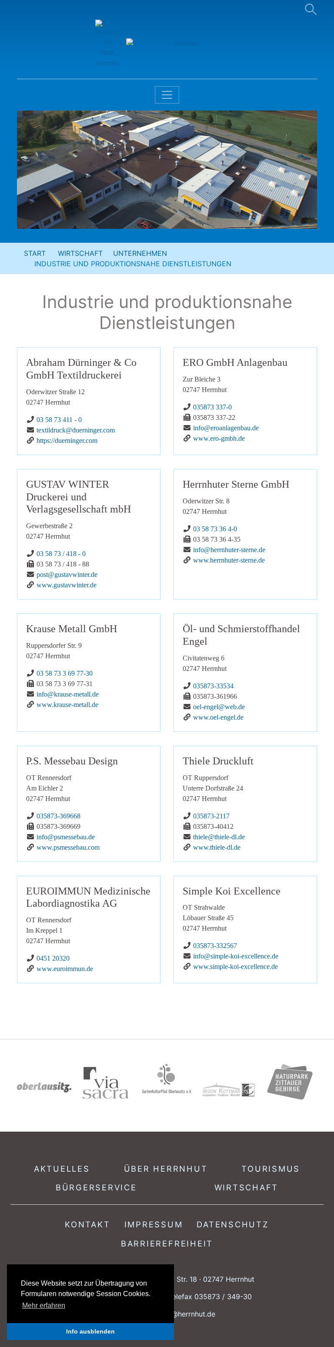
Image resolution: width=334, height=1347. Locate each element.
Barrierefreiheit (167, 1243)
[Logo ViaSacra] (105, 1083)
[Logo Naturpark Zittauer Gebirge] (290, 1081)
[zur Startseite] (167, 44)
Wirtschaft (80, 253)
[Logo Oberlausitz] (44, 1086)
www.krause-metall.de (67, 704)
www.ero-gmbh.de (219, 438)
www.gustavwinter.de (67, 585)
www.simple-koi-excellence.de (235, 966)
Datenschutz (233, 1224)
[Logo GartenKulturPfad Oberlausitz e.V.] (167, 1078)
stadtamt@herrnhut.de (178, 1314)
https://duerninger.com (67, 440)
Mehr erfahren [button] (43, 1305)
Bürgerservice (96, 1187)
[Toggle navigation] (167, 95)
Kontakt (87, 1224)
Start (35, 253)
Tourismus (270, 1168)
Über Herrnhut (166, 1168)
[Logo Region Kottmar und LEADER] (228, 1089)
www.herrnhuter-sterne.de (229, 560)
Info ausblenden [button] (90, 1331)
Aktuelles (62, 1168)
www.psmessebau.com (68, 847)
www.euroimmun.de (65, 968)
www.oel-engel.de (218, 717)
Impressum (153, 1224)
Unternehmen (140, 253)
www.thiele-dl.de (216, 847)
